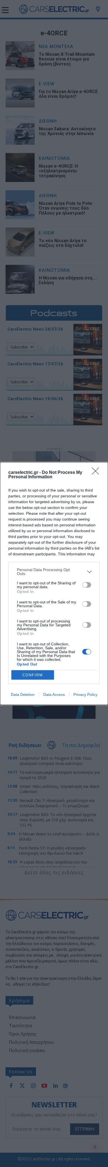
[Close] (97, 473)
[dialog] (54, 583)
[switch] (86, 585)
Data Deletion (23, 694)
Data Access (54, 694)
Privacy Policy (85, 694)
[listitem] (54, 571)
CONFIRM (32, 675)
